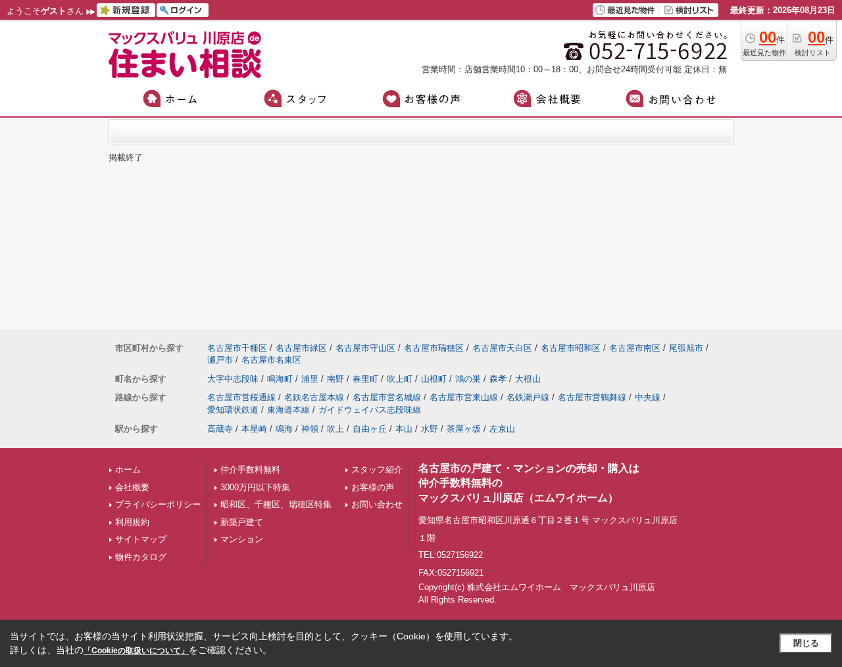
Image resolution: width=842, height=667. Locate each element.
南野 (335, 379)
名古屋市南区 (634, 348)
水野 (429, 429)
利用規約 (132, 522)
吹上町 (399, 379)
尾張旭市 (686, 348)
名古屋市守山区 (365, 348)
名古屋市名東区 (271, 360)
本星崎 (254, 429)
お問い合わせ (377, 504)
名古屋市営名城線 (387, 397)
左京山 (502, 429)
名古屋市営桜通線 (241, 397)
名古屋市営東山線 (464, 397)
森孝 (498, 379)
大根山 (528, 379)
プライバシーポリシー (158, 504)
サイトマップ (140, 539)
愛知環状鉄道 (233, 410)
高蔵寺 (220, 429)
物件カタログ (140, 557)
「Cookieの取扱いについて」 (136, 650)
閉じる (806, 643)
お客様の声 (372, 487)
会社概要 (132, 487)
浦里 (309, 379)
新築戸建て (241, 522)
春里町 (365, 379)
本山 (403, 429)
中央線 (647, 397)
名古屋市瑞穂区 (434, 348)
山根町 (434, 379)
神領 (309, 429)
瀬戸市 (220, 360)
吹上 (335, 429)
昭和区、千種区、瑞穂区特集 (276, 504)
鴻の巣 (468, 379)
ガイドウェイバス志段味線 (369, 410)
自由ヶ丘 (370, 429)
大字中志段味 (233, 379)
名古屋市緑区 (301, 348)
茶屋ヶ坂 (464, 429)
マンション (241, 539)
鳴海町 (280, 379)
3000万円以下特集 (255, 487)
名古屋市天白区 (502, 348)
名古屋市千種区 (237, 348)
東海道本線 (288, 410)
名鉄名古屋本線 (314, 397)
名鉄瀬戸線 (528, 397)
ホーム (128, 469)
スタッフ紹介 (377, 469)
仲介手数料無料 (250, 469)
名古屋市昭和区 (571, 348)
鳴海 (284, 429)
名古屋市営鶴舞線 (592, 397)
